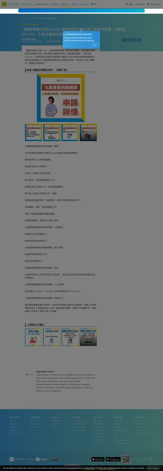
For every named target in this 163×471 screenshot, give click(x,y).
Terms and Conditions (106, 468)
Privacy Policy (89, 468)
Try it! (94, 45)
